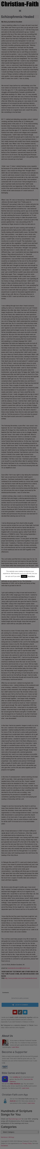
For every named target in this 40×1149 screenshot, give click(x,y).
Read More (31, 576)
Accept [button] (24, 576)
